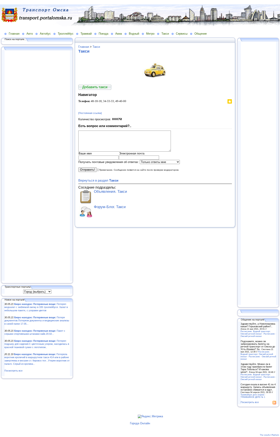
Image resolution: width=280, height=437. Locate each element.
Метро (150, 33)
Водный (134, 33)
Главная (14, 33)
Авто (29, 33)
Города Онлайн (140, 423)
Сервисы (181, 33)
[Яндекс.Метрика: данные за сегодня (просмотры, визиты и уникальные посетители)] (150, 416)
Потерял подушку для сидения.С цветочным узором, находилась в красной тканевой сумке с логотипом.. (36, 344)
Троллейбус (66, 33)
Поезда (103, 33)
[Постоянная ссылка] (90, 113)
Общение (200, 33)
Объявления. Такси (110, 191)
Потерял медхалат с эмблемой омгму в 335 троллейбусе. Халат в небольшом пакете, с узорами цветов (36, 307)
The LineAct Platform (269, 435)
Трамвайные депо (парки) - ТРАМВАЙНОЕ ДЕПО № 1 (253, 395)
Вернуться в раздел (98, 180)
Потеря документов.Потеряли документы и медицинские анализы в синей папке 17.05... (36, 320)
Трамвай (86, 33)
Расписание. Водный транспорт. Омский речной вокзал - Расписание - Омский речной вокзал (258, 333)
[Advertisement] (37, 166)
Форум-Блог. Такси (110, 207)
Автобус (45, 33)
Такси (165, 33)
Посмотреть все (13, 370)
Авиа (118, 33)
